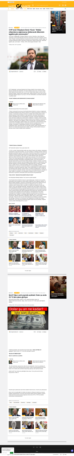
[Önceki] (51, 22)
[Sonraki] (65, 22)
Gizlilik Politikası (4, 452)
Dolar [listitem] (10, 402)
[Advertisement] (28, 19)
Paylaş (65, 454)
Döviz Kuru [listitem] (23, 402)
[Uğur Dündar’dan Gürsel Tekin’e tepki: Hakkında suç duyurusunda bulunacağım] (28, 260)
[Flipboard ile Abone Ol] (21, 71)
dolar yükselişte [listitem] (16, 402)
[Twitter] (37, 447)
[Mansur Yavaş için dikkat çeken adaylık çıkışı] (18, 105)
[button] (65, 5)
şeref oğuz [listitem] (28, 402)
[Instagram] (40, 447)
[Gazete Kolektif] (19, 6)
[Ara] (59, 5)
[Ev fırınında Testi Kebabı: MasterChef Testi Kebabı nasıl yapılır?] (58, 287)
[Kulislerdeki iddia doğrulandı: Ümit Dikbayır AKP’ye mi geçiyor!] (37, 105)
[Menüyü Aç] (33, 5)
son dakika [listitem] (34, 402)
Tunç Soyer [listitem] (11, 235)
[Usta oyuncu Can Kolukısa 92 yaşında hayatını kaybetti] (58, 22)
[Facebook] (34, 447)
